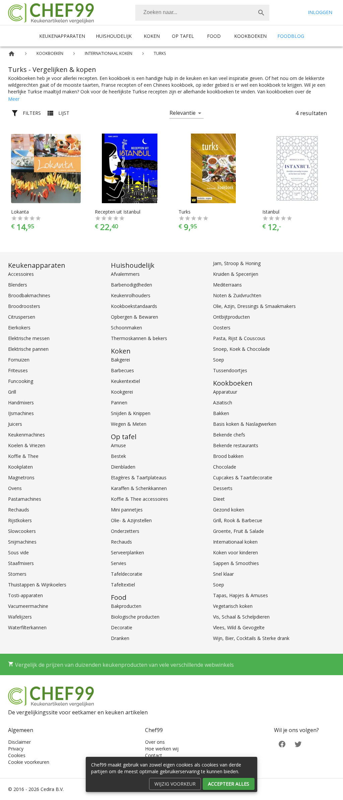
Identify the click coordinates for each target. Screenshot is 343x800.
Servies (118, 563)
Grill (12, 392)
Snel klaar (223, 574)
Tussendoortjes (230, 370)
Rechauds (18, 509)
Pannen (119, 402)
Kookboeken (250, 36)
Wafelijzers (20, 617)
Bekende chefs (229, 434)
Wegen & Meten (128, 424)
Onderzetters (125, 531)
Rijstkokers (20, 520)
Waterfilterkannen (27, 627)
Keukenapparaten (62, 36)
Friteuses (18, 370)
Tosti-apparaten (25, 595)
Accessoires (21, 274)
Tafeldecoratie (126, 574)
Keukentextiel (125, 381)
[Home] (11, 53)
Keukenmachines (26, 434)
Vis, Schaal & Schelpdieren (241, 617)
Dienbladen (123, 467)
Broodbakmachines (29, 295)
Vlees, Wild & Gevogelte (239, 627)
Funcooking (20, 381)
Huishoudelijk (114, 36)
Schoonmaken (126, 327)
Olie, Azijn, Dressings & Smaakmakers (254, 306)
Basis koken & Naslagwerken (244, 424)
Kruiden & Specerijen (235, 274)
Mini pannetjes (127, 509)
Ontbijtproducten (231, 317)
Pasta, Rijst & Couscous (239, 338)
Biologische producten (135, 617)
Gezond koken (228, 509)
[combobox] (202, 13)
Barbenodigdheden (131, 285)
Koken (152, 36)
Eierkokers (19, 327)
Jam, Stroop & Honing (237, 263)
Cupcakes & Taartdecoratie (242, 477)
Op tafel (183, 36)
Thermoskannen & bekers (139, 338)
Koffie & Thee (23, 456)
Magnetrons (21, 477)
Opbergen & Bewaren (134, 317)
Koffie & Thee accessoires (139, 499)
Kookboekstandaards (134, 306)
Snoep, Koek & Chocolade (241, 349)
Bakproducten (126, 606)
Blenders (17, 285)
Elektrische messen (29, 338)
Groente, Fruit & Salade (238, 531)
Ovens (15, 488)
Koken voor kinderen (235, 552)
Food (214, 36)
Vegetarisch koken (233, 606)
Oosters (221, 327)
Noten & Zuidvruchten (237, 295)
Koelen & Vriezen (26, 445)
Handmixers (21, 402)
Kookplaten (20, 467)
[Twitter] (298, 743)
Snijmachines (22, 542)
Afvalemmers (125, 274)
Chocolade (224, 467)
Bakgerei (120, 359)
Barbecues (122, 370)
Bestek (118, 456)
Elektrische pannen (28, 349)
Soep (218, 359)
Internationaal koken (235, 542)
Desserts (222, 488)
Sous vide (18, 552)
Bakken (221, 413)
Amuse (118, 445)
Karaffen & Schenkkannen (139, 488)
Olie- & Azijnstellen (131, 520)
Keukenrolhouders (130, 295)
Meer (13, 99)
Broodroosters (24, 306)
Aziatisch (222, 402)
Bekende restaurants (235, 445)
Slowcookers (22, 531)
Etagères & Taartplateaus (138, 477)
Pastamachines (24, 499)
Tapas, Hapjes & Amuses (240, 595)
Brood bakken (228, 456)
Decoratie (121, 627)
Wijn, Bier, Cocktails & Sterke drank (251, 638)
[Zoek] (261, 13)
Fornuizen (18, 359)
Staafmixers (21, 563)
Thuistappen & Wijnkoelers (37, 584)
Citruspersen (21, 317)
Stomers (17, 574)
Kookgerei (122, 392)
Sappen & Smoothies (236, 563)
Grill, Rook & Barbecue (237, 520)
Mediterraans (227, 285)
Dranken (120, 638)
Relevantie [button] (182, 112)
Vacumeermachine (28, 606)
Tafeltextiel (123, 584)
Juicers (15, 424)
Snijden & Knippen (130, 413)
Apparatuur (225, 392)
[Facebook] (282, 743)
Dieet (219, 499)
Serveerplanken (127, 552)
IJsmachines (21, 413)
